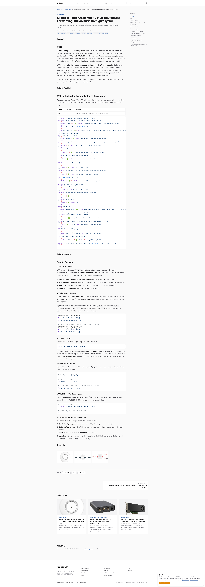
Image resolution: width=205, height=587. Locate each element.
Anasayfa (77, 3)
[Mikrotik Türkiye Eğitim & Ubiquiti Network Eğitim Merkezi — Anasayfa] (61, 3)
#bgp (106, 33)
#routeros (89, 33)
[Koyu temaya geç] (146, 3)
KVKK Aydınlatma (194, 579)
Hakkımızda (114, 3)
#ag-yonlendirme (61, 33)
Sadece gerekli (175, 583)
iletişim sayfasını (88, 549)
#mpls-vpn (77, 33)
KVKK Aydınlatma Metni (110, 573)
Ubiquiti (106, 3)
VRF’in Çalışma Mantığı (137, 31)
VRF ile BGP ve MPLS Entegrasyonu (136, 41)
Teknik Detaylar (134, 26)
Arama (82, 575)
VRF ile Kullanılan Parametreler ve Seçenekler (138, 23)
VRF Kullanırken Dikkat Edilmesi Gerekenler (139, 44)
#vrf (94, 33)
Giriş (131, 18)
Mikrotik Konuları (97, 3)
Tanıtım (132, 16)
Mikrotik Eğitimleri (86, 3)
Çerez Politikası (108, 575)
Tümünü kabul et (164, 583)
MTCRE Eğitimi (67, 9)
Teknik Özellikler (134, 20)
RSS (129, 568)
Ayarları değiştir (186, 583)
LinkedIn (67, 472)
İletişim (106, 570)
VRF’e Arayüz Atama (136, 35)
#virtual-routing (100, 33)
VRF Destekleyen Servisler (138, 38)
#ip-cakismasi (70, 33)
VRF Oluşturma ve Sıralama (138, 33)
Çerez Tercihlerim (119, 582)
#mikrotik (84, 33)
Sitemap (130, 570)
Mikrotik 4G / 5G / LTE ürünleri (98, 517)
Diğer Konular (125, 517)
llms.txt (129, 573)
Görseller (132, 48)
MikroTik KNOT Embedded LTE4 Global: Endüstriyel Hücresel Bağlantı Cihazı (101, 521)
